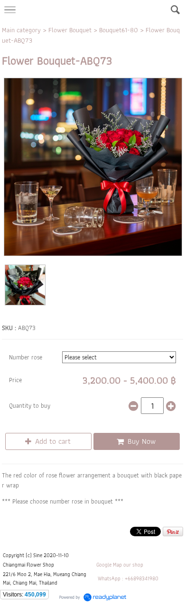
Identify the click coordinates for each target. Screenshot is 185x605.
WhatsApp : (110, 578)
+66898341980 (141, 578)
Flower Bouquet (70, 30)
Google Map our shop (119, 564)
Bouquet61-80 (118, 30)
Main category (21, 30)
